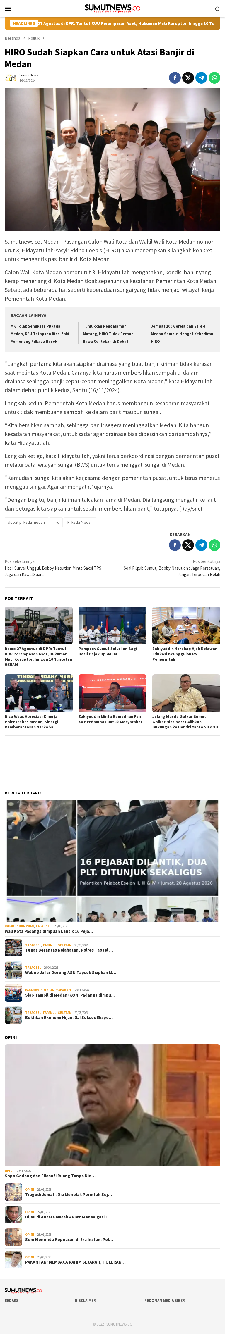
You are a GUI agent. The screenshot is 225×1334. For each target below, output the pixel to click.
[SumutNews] (113, 8)
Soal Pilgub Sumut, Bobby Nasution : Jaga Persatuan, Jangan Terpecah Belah (172, 568)
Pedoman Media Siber (164, 1300)
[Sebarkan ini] (175, 78)
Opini (9, 1171)
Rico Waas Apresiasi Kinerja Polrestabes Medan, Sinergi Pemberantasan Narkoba (31, 722)
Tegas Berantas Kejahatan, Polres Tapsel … (69, 950)
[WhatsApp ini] (214, 78)
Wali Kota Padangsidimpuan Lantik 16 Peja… (49, 931)
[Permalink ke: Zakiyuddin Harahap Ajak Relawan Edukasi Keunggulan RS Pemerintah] (186, 626)
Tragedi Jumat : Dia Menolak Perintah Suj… (68, 1194)
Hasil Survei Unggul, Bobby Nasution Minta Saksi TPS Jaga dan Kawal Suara (53, 568)
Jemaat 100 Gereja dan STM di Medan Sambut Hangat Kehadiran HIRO (182, 334)
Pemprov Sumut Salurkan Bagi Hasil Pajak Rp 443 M (108, 651)
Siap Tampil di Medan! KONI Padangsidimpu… (70, 995)
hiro (56, 522)
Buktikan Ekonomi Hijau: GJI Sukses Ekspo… (69, 1017)
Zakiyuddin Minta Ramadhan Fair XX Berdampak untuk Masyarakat (111, 719)
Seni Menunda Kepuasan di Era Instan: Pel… (69, 1239)
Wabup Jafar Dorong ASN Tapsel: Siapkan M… (70, 972)
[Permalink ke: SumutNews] (10, 77)
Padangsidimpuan (19, 926)
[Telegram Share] (201, 78)
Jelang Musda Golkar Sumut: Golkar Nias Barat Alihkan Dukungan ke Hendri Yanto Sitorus (185, 722)
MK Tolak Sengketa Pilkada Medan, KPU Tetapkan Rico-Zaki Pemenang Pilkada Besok (40, 334)
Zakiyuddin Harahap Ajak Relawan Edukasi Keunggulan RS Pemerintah (184, 654)
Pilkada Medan (80, 522)
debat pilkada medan (26, 522)
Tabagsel (43, 926)
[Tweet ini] (188, 78)
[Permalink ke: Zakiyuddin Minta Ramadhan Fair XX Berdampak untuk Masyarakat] (112, 693)
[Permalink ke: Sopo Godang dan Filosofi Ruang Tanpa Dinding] (112, 1105)
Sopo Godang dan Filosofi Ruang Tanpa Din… (50, 1175)
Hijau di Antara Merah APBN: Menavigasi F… (68, 1217)
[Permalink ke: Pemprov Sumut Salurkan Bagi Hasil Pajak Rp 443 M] (112, 626)
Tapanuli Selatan (56, 945)
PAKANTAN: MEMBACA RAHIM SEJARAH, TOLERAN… (75, 1262)
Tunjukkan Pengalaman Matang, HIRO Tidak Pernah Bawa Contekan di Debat (108, 334)
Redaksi (12, 1300)
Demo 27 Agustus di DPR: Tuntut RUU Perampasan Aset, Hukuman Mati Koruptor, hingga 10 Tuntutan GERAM (38, 656)
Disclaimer (85, 1300)
